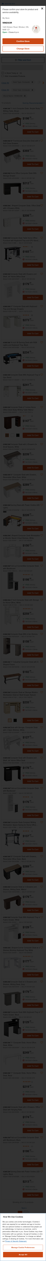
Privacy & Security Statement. (16, 1241)
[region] (23, 1237)
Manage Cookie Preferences (22, 1247)
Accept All (23, 1254)
